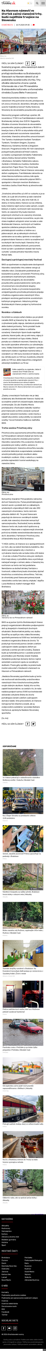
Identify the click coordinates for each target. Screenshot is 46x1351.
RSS (3, 1309)
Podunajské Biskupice (33, 1260)
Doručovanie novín (9, 1306)
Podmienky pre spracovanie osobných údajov (20, 1298)
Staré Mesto (7, 25)
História (5, 1242)
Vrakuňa (28, 1277)
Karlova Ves (6, 1274)
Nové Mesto (6, 1280)
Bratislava (6, 1258)
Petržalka (28, 1258)
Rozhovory (6, 1228)
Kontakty (5, 1292)
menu (43, 3)
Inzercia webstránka (10, 1304)
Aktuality (5, 1226)
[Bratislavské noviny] (9, 3)
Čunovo (5, 1260)
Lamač (4, 1277)
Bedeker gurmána (9, 1240)
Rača (27, 1263)
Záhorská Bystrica (32, 1280)
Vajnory (28, 1274)
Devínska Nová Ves (9, 1266)
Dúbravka (5, 1269)
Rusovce (28, 1266)
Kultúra (4, 1234)
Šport (4, 1245)
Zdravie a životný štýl (10, 1237)
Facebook (5, 1312)
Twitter (4, 1315)
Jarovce (5, 1272)
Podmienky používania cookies (14, 1295)
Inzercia (5, 1301)
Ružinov (28, 1269)
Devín (4, 1263)
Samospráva (6, 1231)
